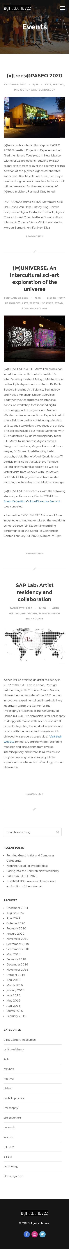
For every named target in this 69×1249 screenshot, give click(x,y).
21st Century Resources (20, 1039)
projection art (25, 89)
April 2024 (13, 918)
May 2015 (13, 1000)
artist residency (14, 1049)
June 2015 (13, 995)
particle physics (14, 1098)
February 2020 (16, 928)
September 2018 (17, 949)
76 (39, 297)
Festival (58, 84)
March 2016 (14, 985)
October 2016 (15, 975)
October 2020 (15, 923)
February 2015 (16, 1016)
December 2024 (17, 908)
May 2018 (13, 954)
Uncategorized (13, 1176)
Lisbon (8, 1088)
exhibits (9, 1069)
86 (37, 84)
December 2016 (17, 964)
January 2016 (15, 990)
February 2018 (16, 959)
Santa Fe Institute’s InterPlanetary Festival (32, 501)
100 (44, 608)
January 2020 (15, 933)
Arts (48, 84)
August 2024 (15, 913)
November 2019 (17, 938)
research (9, 1127)
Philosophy (29, 613)
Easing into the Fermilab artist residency (32, 871)
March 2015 (14, 1011)
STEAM (59, 303)
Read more (33, 236)
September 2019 (17, 944)
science (47, 303)
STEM (25, 308)
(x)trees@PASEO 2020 (34, 75)
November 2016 (17, 969)
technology (46, 89)
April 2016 (13, 980)
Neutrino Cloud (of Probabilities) (27, 865)
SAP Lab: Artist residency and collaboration (35, 592)
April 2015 (13, 1005)
